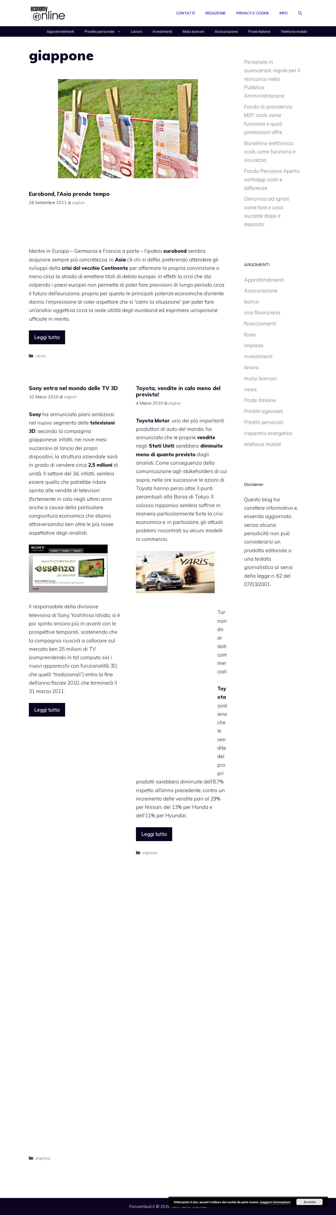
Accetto (310, 1202)
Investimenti (162, 31)
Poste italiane (259, 31)
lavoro (251, 367)
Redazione (215, 13)
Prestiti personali (264, 422)
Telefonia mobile (294, 31)
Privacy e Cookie (252, 13)
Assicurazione (226, 31)
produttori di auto (156, 429)
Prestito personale (99, 31)
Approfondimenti (60, 31)
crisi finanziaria (262, 312)
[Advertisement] (128, 229)
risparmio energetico (268, 433)
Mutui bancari (193, 31)
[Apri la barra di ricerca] (300, 13)
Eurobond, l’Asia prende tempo (69, 194)
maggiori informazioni (275, 1202)
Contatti (185, 13)
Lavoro (136, 31)
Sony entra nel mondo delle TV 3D (73, 388)
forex (250, 334)
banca (251, 301)
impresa (43, 1158)
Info (284, 13)
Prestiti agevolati (263, 411)
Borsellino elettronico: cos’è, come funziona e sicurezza (270, 151)
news (41, 355)
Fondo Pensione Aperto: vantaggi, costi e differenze (272, 179)
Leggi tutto (47, 337)
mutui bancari (260, 378)
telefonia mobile (262, 444)
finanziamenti (260, 323)
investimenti (258, 356)
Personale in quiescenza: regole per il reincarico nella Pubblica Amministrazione (272, 79)
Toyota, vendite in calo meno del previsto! (178, 391)
